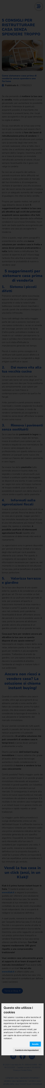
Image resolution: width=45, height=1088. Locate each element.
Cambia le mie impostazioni (27, 1050)
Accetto (35, 1044)
